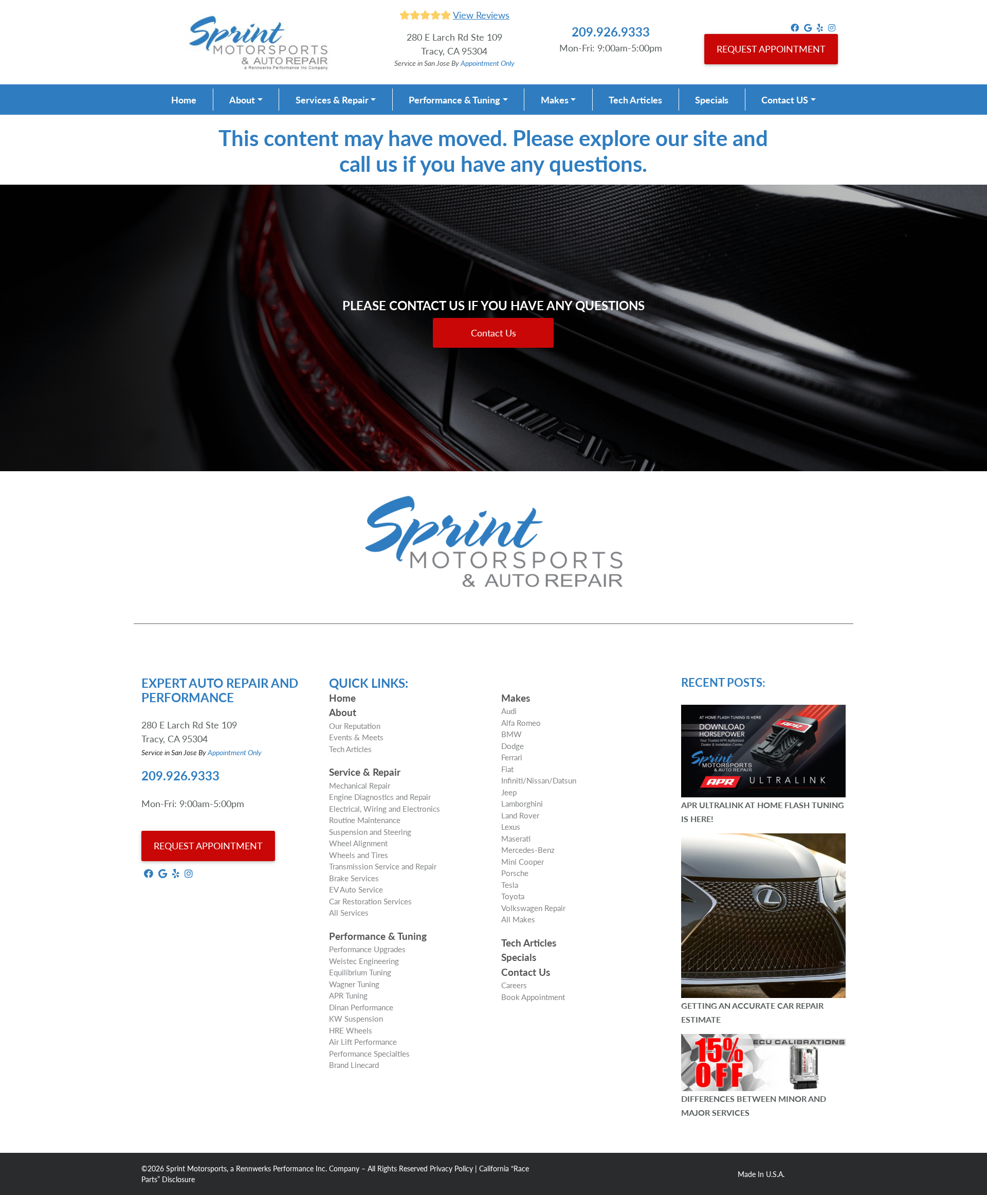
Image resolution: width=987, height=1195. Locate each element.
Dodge (512, 745)
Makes (555, 99)
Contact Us (493, 332)
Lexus (510, 826)
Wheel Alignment (358, 842)
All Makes (518, 919)
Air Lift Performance (363, 1041)
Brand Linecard (354, 1064)
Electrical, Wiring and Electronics (384, 808)
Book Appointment (533, 996)
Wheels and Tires (358, 854)
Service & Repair (364, 772)
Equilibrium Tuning (360, 972)
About (242, 99)
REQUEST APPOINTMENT (771, 48)
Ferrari (511, 757)
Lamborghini (522, 803)
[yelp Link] (820, 27)
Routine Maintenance (364, 819)
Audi (509, 710)
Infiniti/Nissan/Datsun (538, 780)
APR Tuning (348, 995)
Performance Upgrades (367, 948)
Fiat (507, 768)
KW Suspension (356, 1018)
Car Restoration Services (370, 901)
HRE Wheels (350, 1030)
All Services (349, 912)
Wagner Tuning (354, 983)
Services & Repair (332, 99)
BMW (511, 733)
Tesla (509, 884)
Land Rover (520, 815)
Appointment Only (488, 63)
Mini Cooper (522, 861)
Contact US (784, 99)
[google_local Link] (808, 27)
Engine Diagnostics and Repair (380, 796)
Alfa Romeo (521, 722)
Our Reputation (354, 725)
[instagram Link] (831, 27)
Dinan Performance (361, 1007)
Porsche (514, 872)
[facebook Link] (795, 27)
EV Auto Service (356, 889)
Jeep (509, 792)
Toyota (512, 895)
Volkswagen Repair (533, 907)
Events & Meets (356, 737)
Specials (711, 99)
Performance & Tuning (454, 99)
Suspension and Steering (370, 831)
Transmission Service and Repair (382, 866)
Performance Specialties (369, 1053)
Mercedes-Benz (528, 849)
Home (183, 99)
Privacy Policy (451, 1168)
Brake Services (354, 877)
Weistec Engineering (364, 960)
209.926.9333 (611, 31)
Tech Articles (635, 99)
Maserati (516, 838)
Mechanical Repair (359, 785)
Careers (514, 984)
